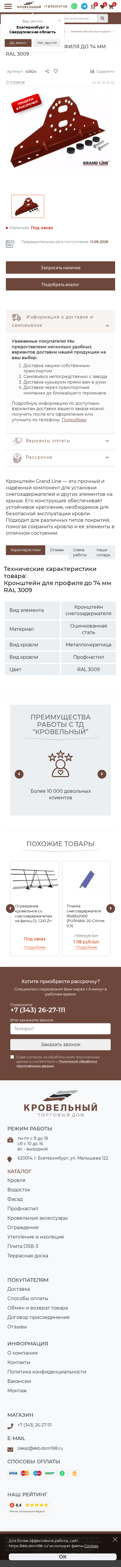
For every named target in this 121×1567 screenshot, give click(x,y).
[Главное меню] (8, 6)
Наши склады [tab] (103, 552)
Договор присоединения (38, 1317)
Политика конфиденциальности (46, 1372)
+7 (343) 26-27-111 (56, 6)
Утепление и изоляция (35, 1237)
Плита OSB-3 (22, 1246)
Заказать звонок (60, 1044)
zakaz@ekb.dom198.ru (40, 1448)
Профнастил (22, 1208)
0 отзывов (15, 82)
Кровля (16, 1180)
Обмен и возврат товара (37, 1308)
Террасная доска (27, 1256)
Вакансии (19, 1381)
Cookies (91, 1546)
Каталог (19, 1171)
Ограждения (23, 1227)
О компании (22, 1353)
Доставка (18, 1289)
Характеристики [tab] (26, 550)
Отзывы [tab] (57, 550)
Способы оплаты (27, 1298)
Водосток (18, 1190)
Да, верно (18, 43)
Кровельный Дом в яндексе (29, 1507)
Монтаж (17, 1390)
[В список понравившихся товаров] (69, 70)
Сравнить (105, 71)
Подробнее (74, 419)
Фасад (15, 1199)
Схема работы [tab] (80, 552)
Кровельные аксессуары (37, 1218)
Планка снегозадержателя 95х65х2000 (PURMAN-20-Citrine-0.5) (86, 916)
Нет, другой (47, 43)
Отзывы (17, 1327)
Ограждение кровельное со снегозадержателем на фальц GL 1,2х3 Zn (33, 913)
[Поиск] (102, 18)
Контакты (19, 1362)
